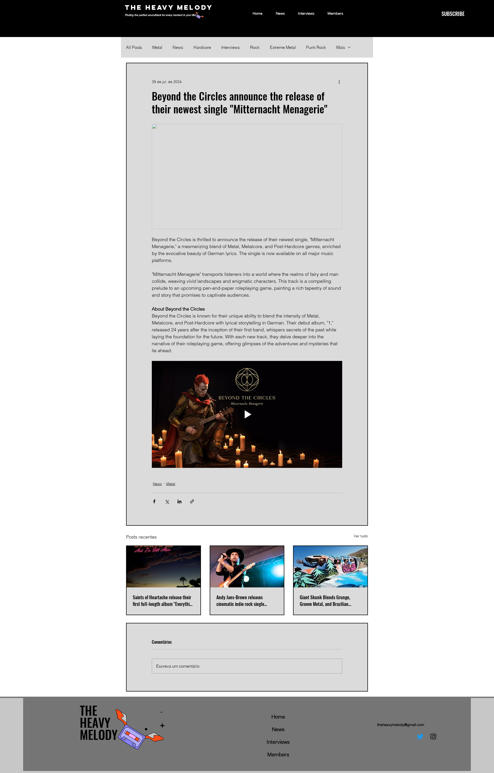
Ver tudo (361, 536)
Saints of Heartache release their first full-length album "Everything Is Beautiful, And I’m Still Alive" (163, 600)
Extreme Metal (283, 47)
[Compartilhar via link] (192, 501)
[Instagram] (433, 736)
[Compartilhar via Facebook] (154, 501)
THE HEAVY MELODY (169, 7)
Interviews (230, 47)
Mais (340, 47)
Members (278, 754)
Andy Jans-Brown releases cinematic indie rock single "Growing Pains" (240, 600)
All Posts (134, 47)
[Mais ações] (339, 82)
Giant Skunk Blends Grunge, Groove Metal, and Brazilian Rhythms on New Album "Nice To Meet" (329, 600)
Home (278, 716)
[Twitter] (420, 736)
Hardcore (202, 47)
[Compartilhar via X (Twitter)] (166, 501)
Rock (255, 47)
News (178, 47)
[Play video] (247, 414)
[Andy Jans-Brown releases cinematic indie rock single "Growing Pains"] (247, 566)
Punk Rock (316, 47)
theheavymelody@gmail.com (400, 724)
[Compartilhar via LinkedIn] (179, 501)
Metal (157, 47)
